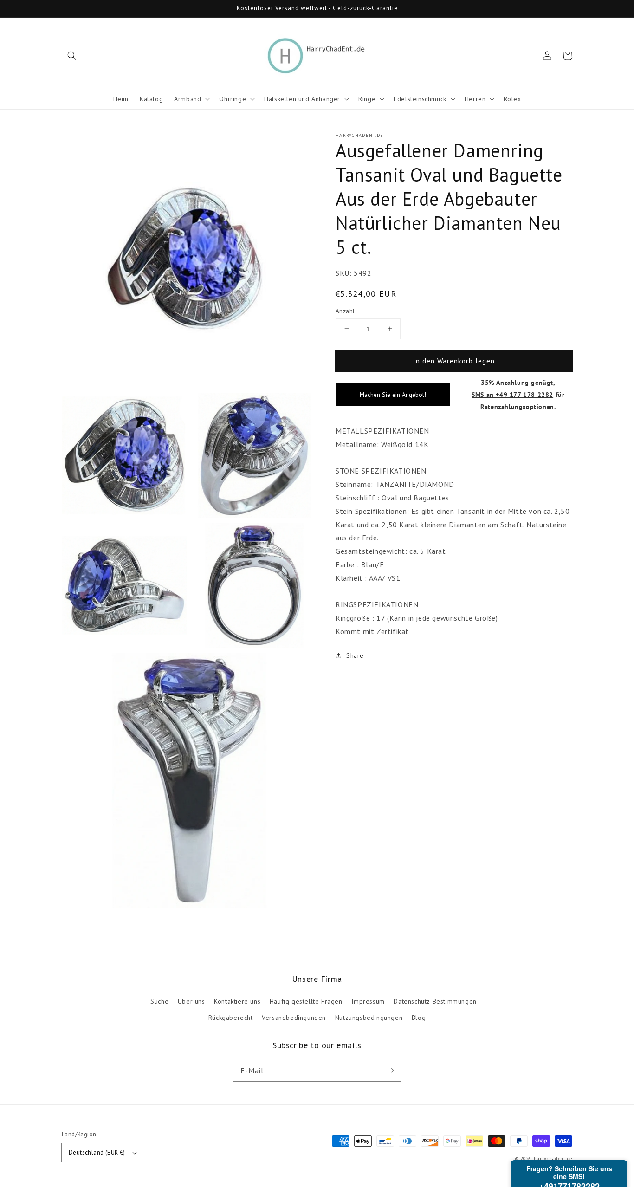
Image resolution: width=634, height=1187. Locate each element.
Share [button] (355, 655)
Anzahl (345, 311)
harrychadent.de (553, 1158)
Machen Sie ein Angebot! (393, 394)
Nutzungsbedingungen (368, 1017)
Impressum (367, 1001)
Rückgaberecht (230, 1017)
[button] (72, 55)
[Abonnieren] (390, 1070)
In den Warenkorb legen (454, 360)
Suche (159, 1001)
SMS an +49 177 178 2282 (512, 394)
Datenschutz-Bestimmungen (435, 1001)
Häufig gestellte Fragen (306, 1001)
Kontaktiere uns (237, 1001)
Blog (419, 1017)
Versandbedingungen (294, 1017)
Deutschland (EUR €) (97, 1152)
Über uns (191, 1001)
